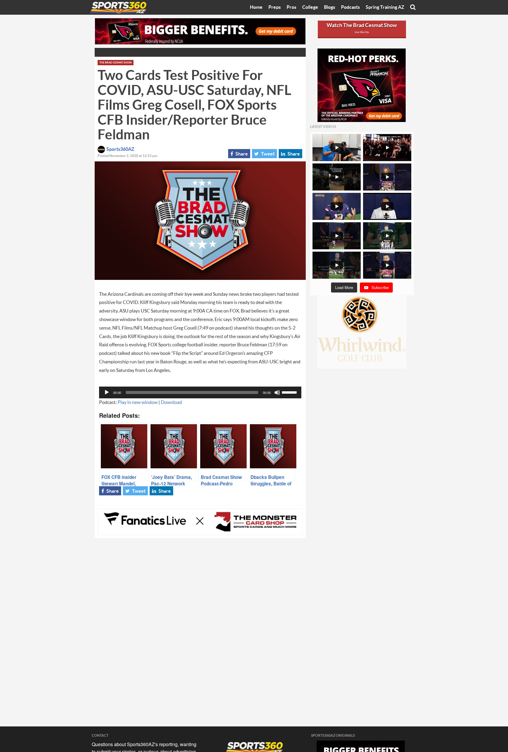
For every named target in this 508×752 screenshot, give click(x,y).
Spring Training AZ (385, 7)
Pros (291, 7)
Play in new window (138, 402)
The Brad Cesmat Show (115, 62)
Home (256, 7)
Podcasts (350, 7)
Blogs (329, 7)
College (310, 7)
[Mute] (277, 392)
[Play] (107, 392)
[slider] (290, 392)
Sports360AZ (120, 149)
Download (171, 402)
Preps (274, 7)
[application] (200, 392)
